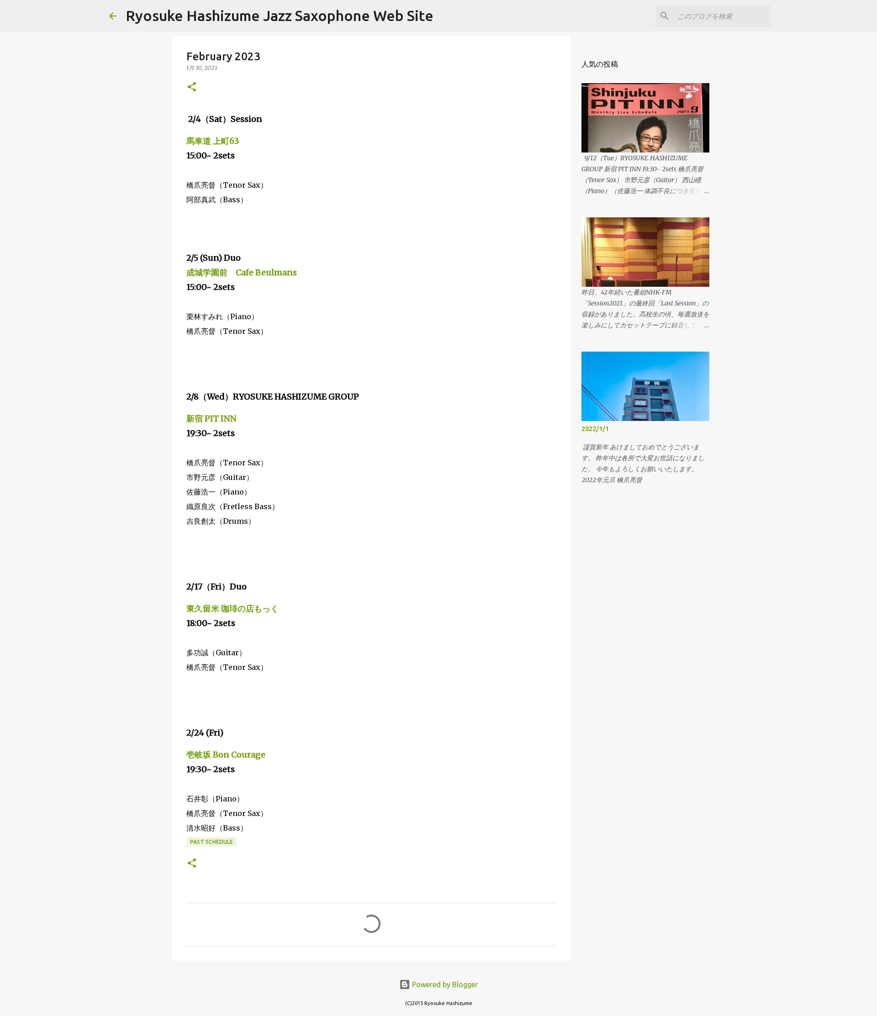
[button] (191, 87)
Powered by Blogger (444, 984)
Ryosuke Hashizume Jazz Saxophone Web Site (279, 15)
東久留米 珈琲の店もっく (232, 608)
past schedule (211, 842)
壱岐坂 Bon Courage (225, 754)
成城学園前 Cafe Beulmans (241, 272)
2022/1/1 (595, 428)
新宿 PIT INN (211, 418)
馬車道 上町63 (212, 141)
